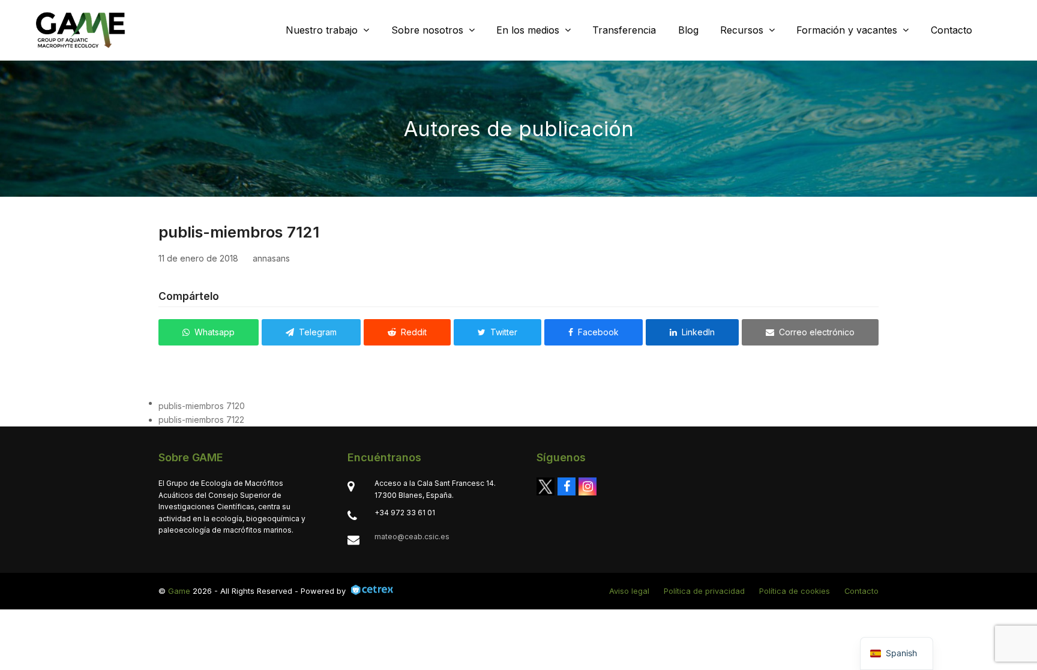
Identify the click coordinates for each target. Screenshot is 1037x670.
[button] (208, 332)
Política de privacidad (704, 591)
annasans (271, 258)
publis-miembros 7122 (201, 419)
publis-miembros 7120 (201, 406)
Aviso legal (629, 591)
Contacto (861, 591)
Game (179, 591)
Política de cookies (794, 591)
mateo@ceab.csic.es (411, 536)
